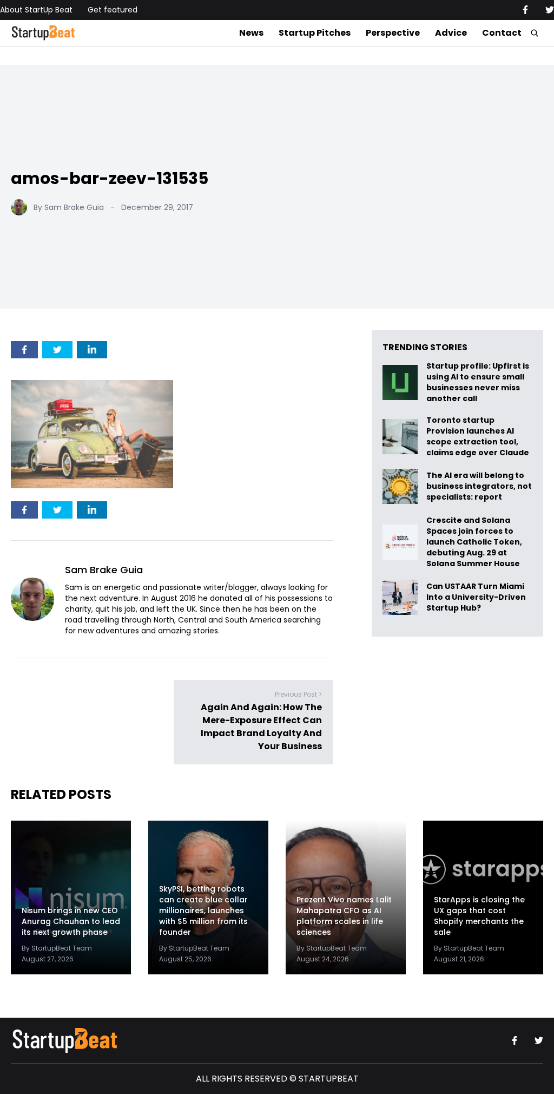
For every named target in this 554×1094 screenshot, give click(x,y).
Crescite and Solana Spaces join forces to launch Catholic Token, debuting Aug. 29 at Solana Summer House (474, 542)
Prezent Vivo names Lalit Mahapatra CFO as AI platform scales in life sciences (344, 916)
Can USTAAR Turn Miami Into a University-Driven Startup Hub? (476, 597)
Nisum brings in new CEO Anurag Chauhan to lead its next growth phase (71, 921)
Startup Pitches (315, 33)
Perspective (393, 33)
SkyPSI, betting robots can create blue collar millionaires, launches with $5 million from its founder (203, 910)
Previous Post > (298, 694)
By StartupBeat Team (57, 948)
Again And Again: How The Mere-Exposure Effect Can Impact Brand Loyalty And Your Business (261, 727)
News (251, 33)
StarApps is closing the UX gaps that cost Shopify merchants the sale (479, 916)
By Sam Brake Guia (69, 207)
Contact (502, 33)
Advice (451, 33)
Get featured (112, 9)
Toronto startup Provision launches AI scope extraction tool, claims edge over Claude (478, 436)
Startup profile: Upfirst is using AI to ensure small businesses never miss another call (477, 382)
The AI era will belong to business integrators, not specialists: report (479, 486)
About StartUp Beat (36, 9)
